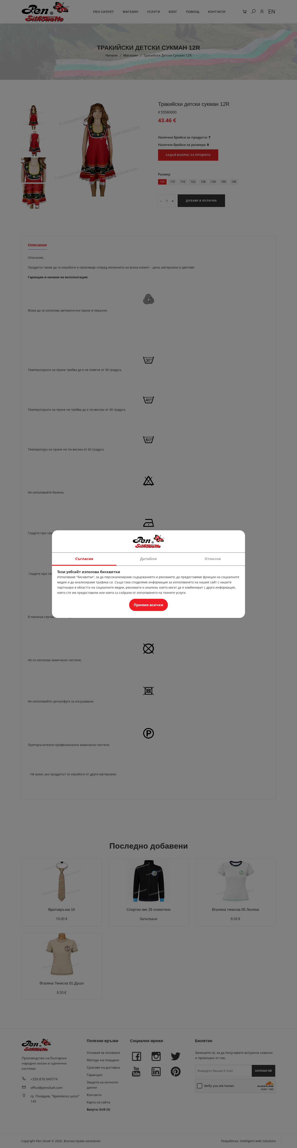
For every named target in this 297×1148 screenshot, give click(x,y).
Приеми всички (148, 604)
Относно (213, 558)
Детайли (148, 558)
